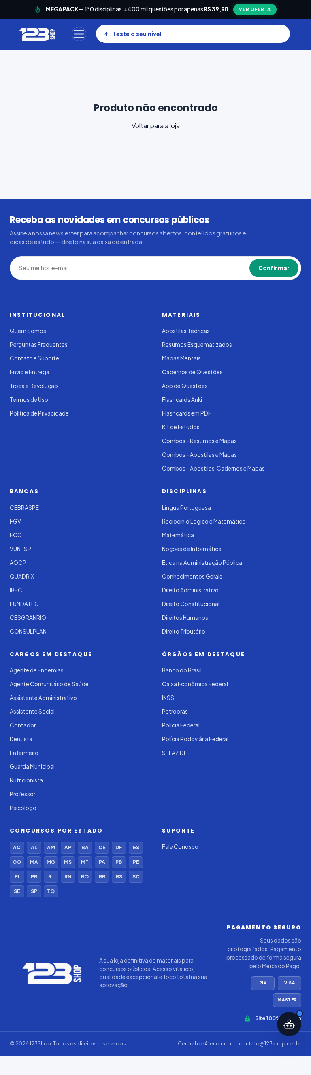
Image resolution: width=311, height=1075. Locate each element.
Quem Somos (28, 330)
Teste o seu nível (137, 33)
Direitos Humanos (185, 617)
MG (51, 862)
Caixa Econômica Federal (195, 684)
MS (68, 862)
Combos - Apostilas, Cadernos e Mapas (213, 468)
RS (119, 877)
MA (34, 862)
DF (118, 847)
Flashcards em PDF (186, 413)
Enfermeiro (24, 752)
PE (136, 862)
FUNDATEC (24, 603)
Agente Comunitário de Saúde (49, 684)
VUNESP (20, 548)
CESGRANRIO (28, 617)
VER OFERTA (255, 9)
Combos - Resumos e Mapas (199, 440)
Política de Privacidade (39, 413)
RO (85, 877)
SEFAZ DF (174, 752)
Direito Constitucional (190, 603)
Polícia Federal (181, 725)
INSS (168, 697)
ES (136, 847)
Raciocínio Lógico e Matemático (204, 521)
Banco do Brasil (182, 670)
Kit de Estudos (181, 427)
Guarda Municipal (32, 766)
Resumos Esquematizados (197, 344)
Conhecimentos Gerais (192, 576)
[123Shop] (36, 34)
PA (102, 862)
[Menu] (79, 34)
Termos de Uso (29, 399)
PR (34, 877)
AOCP (18, 562)
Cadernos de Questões (192, 372)
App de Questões (185, 385)
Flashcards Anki (182, 399)
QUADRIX (22, 576)
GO (17, 862)
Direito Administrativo (190, 590)
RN (67, 877)
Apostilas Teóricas (186, 330)
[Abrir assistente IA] (289, 1024)
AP (67, 847)
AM (51, 847)
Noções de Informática (192, 548)
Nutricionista (26, 780)
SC (136, 877)
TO (51, 891)
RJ (50, 877)
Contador (23, 725)
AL (34, 847)
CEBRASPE (24, 507)
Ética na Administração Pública (202, 562)
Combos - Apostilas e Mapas (199, 454)
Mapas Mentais (181, 358)
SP (34, 891)
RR (102, 877)
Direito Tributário (183, 631)
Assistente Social (32, 711)
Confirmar (274, 267)
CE (102, 847)
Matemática (178, 535)
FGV (15, 521)
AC (17, 847)
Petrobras (175, 711)
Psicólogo (23, 807)
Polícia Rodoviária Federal (195, 739)
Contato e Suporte (34, 358)
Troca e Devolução (34, 385)
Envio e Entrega (29, 372)
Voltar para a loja (156, 125)
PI (17, 877)
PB (118, 862)
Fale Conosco (180, 846)
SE (17, 891)
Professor (22, 794)
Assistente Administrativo (43, 697)
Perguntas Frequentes (39, 344)
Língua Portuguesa (186, 507)
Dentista (21, 739)
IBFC (16, 590)
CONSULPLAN (28, 631)
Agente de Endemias (37, 670)
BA (85, 847)
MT (85, 862)
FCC (16, 535)
